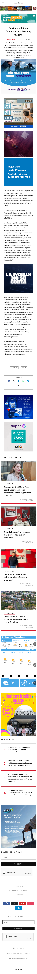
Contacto (19, 887)
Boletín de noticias (11, 852)
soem (24, 368)
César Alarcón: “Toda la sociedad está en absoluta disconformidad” (16, 619)
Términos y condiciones (19, 890)
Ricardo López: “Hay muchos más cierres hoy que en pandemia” (17, 535)
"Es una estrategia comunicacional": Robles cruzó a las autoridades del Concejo (20, 792)
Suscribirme (18, 864)
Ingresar (19, 894)
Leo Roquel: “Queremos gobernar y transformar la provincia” (15, 577)
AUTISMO (14, 368)
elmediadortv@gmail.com (19, 958)
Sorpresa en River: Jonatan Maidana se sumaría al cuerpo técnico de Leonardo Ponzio (20, 763)
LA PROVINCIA (11, 40)
